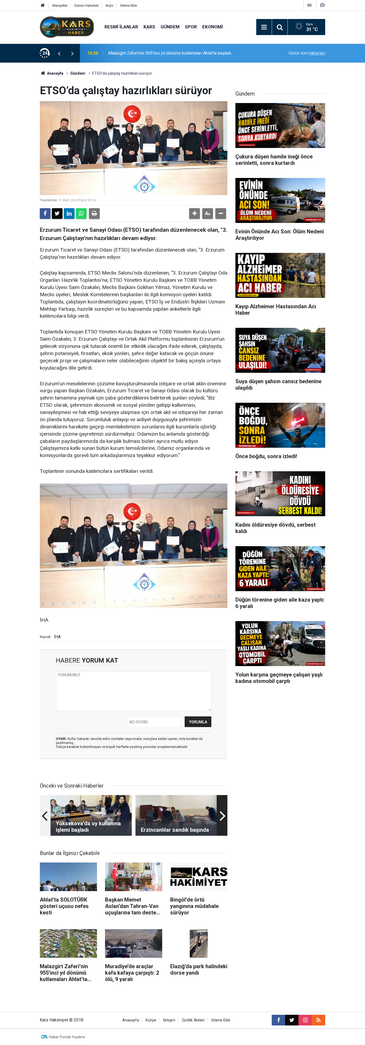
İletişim (169, 1020)
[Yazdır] (94, 213)
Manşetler (60, 5)
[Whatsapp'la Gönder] (81, 213)
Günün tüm (307, 53)
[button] (194, 213)
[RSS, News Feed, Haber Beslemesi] (318, 1020)
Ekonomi (212, 26)
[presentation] (59, 53)
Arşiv (109, 5)
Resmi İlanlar (121, 26)
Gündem (170, 26)
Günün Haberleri (86, 5)
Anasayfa (54, 73)
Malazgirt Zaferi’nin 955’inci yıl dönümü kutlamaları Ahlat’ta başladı (169, 53)
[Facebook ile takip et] (278, 1020)
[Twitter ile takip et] (291, 1020)
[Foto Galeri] (322, 5)
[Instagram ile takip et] (305, 1020)
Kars (149, 26)
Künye (151, 1020)
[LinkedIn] (69, 213)
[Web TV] (309, 5)
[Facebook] (45, 213)
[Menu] (264, 27)
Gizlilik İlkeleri (193, 1020)
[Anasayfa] (43, 5)
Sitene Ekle (128, 5)
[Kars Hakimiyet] (67, 26)
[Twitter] (57, 213)
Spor (191, 26)
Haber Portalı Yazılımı (67, 1037)
